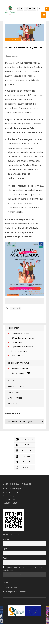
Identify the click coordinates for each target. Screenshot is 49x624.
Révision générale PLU (21, 373)
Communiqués (13, 392)
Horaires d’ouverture (20, 333)
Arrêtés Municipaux (16, 386)
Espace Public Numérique (22, 346)
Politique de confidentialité (16, 591)
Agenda (9, 39)
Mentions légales (12, 587)
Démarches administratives (23, 338)
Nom (5, 549)
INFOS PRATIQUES (14, 404)
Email (5, 558)
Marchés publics (15, 398)
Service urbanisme (19, 351)
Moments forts (18, 355)
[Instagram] (26, 9)
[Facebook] (30, 9)
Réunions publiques (19, 368)
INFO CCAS (16, 39)
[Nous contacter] (34, 9)
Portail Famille (17, 342)
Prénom (6, 539)
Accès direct (13, 328)
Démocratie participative (18, 363)
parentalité (15, 308)
